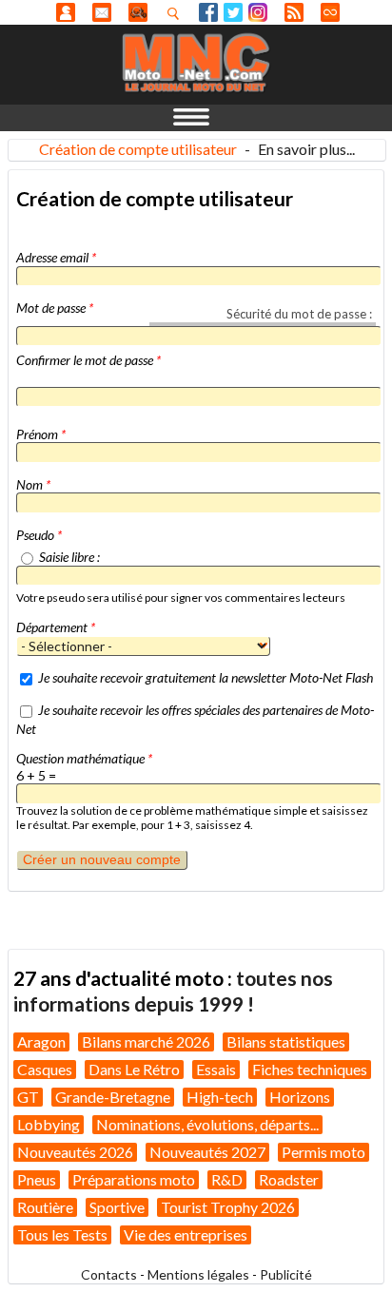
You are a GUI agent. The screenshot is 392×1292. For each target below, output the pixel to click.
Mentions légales (198, 1274)
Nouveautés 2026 (75, 1152)
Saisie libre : (69, 557)
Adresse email (56, 257)
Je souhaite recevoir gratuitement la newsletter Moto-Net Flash (205, 677)
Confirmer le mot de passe (88, 360)
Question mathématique (84, 758)
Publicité (286, 1274)
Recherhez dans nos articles (176, 13)
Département (55, 627)
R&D (227, 1179)
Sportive (117, 1207)
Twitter (233, 12)
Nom (33, 484)
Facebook (208, 12)
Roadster (289, 1179)
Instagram (257, 12)
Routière (45, 1207)
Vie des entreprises (185, 1234)
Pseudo (39, 535)
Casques (44, 1069)
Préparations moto (133, 1179)
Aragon (41, 1041)
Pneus (36, 1179)
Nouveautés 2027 (207, 1152)
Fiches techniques (309, 1069)
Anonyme (65, 12)
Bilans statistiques (285, 1041)
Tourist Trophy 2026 (228, 1207)
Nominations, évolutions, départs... (207, 1124)
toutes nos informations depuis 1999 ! (173, 990)
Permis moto (323, 1152)
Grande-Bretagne (112, 1097)
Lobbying (48, 1124)
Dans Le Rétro (134, 1069)
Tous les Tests (62, 1234)
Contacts (109, 1274)
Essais (216, 1069)
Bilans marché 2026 (146, 1041)
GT (28, 1097)
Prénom (41, 434)
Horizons (299, 1097)
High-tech (219, 1097)
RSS (294, 12)
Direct (330, 12)
